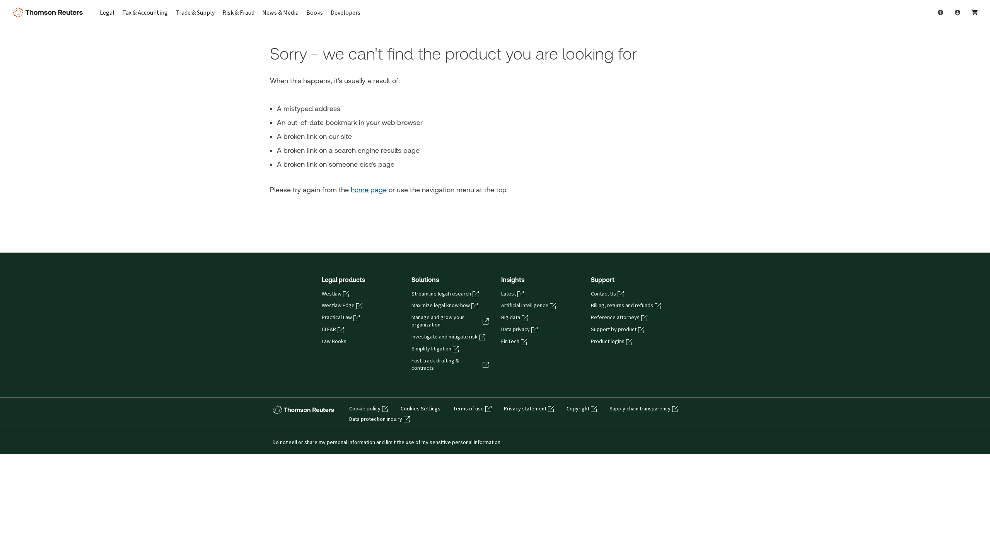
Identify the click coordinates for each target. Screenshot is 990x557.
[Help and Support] (940, 12)
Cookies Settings (420, 408)
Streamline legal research (441, 293)
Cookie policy (365, 408)
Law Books (334, 341)
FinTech (510, 341)
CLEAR (329, 329)
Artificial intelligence (524, 305)
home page (369, 190)
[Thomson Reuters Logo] (49, 12)
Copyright (578, 408)
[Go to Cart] (974, 12)
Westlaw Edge (338, 305)
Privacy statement (525, 408)
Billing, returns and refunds (622, 305)
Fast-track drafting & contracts (435, 364)
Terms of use (468, 408)
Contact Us (603, 293)
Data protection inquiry (375, 419)
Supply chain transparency (640, 408)
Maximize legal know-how (440, 305)
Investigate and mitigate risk (444, 336)
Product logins (608, 341)
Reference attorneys (615, 317)
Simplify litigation (431, 348)
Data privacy (515, 329)
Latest (508, 293)
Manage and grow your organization (437, 321)
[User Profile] (957, 12)
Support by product (614, 329)
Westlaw (331, 293)
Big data (510, 317)
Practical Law (337, 317)
